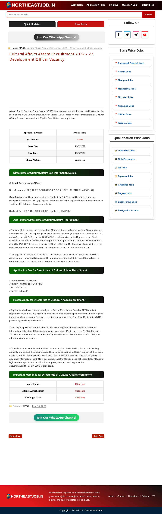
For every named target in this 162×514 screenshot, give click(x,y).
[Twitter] (127, 34)
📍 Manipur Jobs (124, 80)
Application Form (96, 4)
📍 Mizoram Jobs (124, 97)
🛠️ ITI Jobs (121, 167)
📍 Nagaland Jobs (124, 106)
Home (14, 48)
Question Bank (130, 4)
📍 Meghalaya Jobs (125, 88)
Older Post (98, 436)
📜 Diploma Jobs (124, 176)
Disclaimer (133, 496)
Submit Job (148, 4)
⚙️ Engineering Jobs (126, 202)
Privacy (145, 496)
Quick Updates (32, 24)
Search (148, 14)
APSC (22, 48)
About (111, 496)
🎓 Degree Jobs (123, 193)
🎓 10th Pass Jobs (125, 150)
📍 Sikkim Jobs (123, 114)
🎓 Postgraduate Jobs (127, 210)
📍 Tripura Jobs (123, 123)
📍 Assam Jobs (123, 71)
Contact (121, 496)
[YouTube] (145, 34)
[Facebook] (118, 34)
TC (153, 496)
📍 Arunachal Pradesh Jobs (129, 63)
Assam (80, 139)
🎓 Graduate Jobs (124, 184)
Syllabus (113, 4)
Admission (77, 4)
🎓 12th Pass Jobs (125, 159)
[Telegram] (136, 34)
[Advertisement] (56, 84)
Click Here (80, 383)
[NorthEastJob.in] (25, 496)
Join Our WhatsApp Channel (56, 37)
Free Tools (81, 24)
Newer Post (15, 436)
